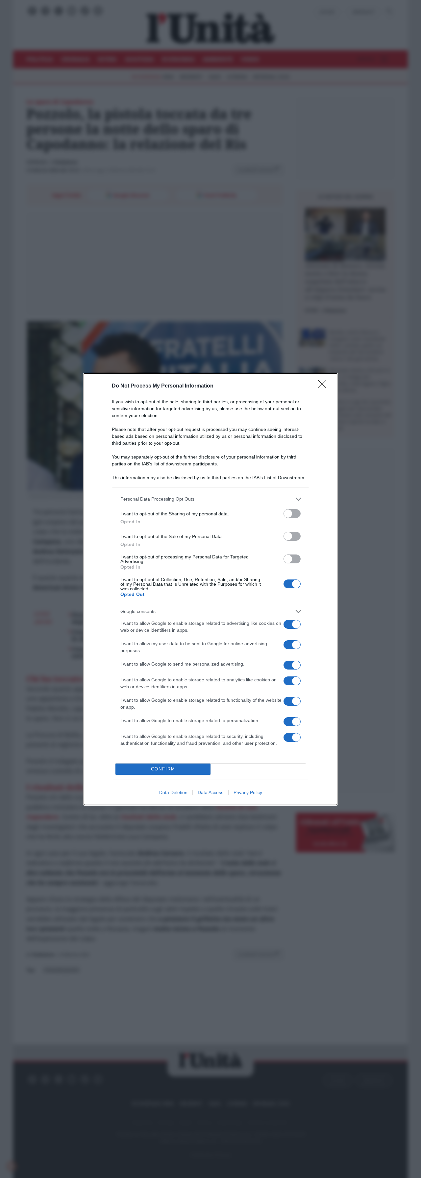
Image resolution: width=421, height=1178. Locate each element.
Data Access (210, 792)
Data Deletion (173, 792)
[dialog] (210, 589)
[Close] (324, 386)
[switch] (292, 513)
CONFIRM (163, 768)
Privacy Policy (248, 792)
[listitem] (210, 499)
